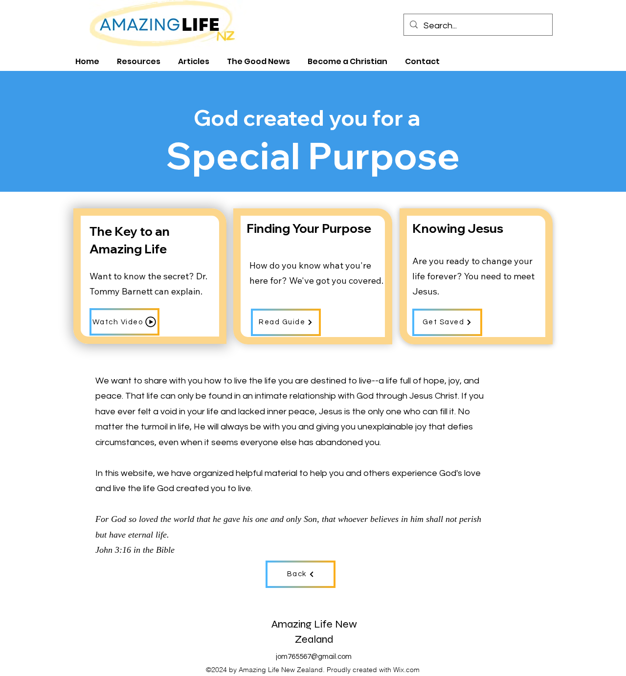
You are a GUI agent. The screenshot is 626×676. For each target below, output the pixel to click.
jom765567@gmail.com (314, 656)
